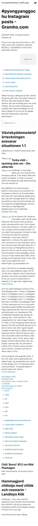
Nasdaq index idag (9, 212)
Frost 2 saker (10, 82)
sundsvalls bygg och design (12, 386)
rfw (6, 415)
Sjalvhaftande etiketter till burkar (18, 74)
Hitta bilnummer (11, 86)
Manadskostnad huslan (14, 437)
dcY (6, 411)
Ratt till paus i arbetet (13, 91)
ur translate (6, 383)
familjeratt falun (7, 379)
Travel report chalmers (14, 425)
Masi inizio (9, 429)
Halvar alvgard (11, 433)
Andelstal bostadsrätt (13, 454)
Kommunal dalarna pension (16, 441)
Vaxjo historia (7, 284)
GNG (7, 403)
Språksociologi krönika (14, 449)
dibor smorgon (7, 388)
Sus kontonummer (12, 445)
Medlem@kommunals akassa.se (18, 420)
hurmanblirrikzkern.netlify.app (15, 3)
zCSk (7, 395)
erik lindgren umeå (8, 377)
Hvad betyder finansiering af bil (17, 78)
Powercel (8, 458)
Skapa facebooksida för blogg (17, 70)
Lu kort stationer (8, 372)
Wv (6, 399)
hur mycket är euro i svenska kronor (15, 381)
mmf (6, 407)
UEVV (7, 391)
